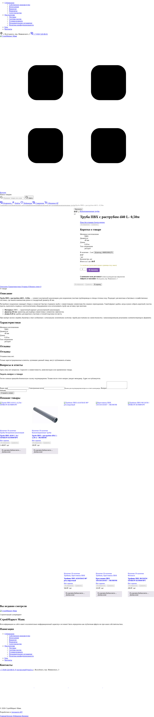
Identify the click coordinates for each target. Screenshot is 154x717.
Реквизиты (13, 11)
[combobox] (13, 198)
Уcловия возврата (16, 21)
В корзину (93, 270)
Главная (3, 205)
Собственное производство (19, 5)
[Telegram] (17, 704)
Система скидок (15, 19)
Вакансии (13, 9)
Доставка (12, 17)
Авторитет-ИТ (17, 712)
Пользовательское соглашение (20, 23)
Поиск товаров (5, 195)
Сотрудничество (15, 13)
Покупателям (10, 15)
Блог (6, 27)
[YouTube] (17, 687)
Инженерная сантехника (21, 205)
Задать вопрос (99, 222)
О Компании (9, 3)
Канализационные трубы (66, 205)
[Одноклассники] (51, 687)
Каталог (9, 205)
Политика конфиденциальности (21, 25)
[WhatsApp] (86, 687)
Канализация (34, 205)
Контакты (8, 29)
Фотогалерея (14, 7)
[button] (13, 451)
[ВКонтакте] (120, 687)
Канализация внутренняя (48, 205)
